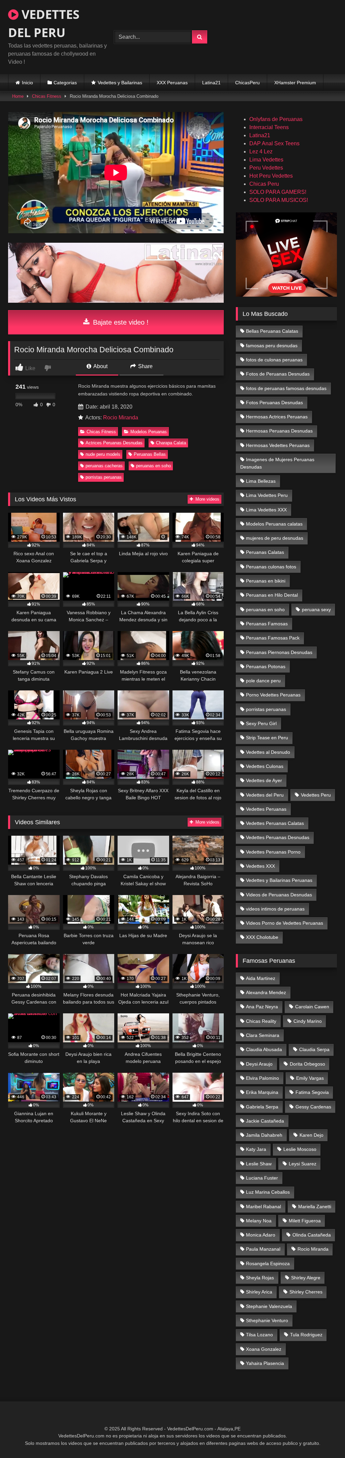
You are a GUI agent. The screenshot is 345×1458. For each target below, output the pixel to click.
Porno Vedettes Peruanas (273, 694)
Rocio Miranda (120, 417)
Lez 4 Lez (261, 151)
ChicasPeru (247, 82)
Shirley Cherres (305, 1292)
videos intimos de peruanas (275, 909)
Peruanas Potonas (265, 666)
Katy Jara (256, 1149)
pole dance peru (263, 680)
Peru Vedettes (266, 168)
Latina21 (211, 82)
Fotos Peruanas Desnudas (274, 402)
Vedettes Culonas (264, 766)
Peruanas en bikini (265, 581)
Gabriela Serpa (262, 1106)
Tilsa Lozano (259, 1334)
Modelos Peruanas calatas (274, 524)
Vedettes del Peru (265, 795)
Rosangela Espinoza (268, 1263)
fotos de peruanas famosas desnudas (286, 388)
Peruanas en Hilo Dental (272, 595)
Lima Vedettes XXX (266, 509)
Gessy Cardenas (313, 1106)
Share (145, 366)
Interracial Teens (269, 127)
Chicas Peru (264, 184)
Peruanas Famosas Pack (273, 638)
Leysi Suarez (302, 1163)
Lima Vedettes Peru (267, 495)
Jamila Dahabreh (264, 1135)
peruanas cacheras (104, 465)
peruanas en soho (153, 465)
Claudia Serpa (314, 1049)
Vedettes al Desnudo (268, 752)
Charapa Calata (171, 442)
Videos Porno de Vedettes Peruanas (284, 923)
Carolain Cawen (312, 1006)
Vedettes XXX (260, 866)
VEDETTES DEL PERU (44, 23)
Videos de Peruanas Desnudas (279, 894)
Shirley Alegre (305, 1277)
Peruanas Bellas (150, 454)
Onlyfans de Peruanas (276, 119)
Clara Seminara (262, 1035)
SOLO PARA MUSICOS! (278, 200)
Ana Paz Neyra (262, 1006)
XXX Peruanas (172, 82)
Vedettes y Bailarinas (120, 82)
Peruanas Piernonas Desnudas (279, 652)
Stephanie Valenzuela (269, 1306)
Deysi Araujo (259, 1064)
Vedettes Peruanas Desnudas (277, 837)
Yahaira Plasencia (265, 1363)
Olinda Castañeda (311, 1235)
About (99, 366)
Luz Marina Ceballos (268, 1192)
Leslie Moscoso (299, 1149)
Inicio (27, 82)
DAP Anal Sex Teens (274, 143)
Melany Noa (259, 1220)
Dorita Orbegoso (307, 1064)
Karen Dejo (311, 1135)
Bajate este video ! (120, 322)
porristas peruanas (104, 477)
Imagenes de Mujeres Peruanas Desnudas (277, 463)
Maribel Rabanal (263, 1206)
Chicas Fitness (46, 96)
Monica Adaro (260, 1235)
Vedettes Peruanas (266, 809)
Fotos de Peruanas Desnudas (278, 374)
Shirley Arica (259, 1292)
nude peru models (103, 454)
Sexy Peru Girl (261, 723)
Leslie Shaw (259, 1163)
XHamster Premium (295, 82)
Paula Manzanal (263, 1249)
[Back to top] (324, 1438)
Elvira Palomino (262, 1078)
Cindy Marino (307, 1021)
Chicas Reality (261, 1021)
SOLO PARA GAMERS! (277, 192)
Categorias (65, 82)
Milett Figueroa (305, 1220)
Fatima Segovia (312, 1092)
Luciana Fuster (262, 1178)
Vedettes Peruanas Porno (273, 852)
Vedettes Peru (316, 795)
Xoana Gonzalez (263, 1349)
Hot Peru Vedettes (271, 176)
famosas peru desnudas (271, 345)
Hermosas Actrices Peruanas (277, 416)
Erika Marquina (262, 1092)
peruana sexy (316, 609)
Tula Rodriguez (306, 1334)
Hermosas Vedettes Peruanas (278, 445)
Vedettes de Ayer (264, 780)
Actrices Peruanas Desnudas (114, 442)
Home (18, 96)
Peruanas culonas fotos (271, 566)
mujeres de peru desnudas (274, 538)
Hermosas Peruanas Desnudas (279, 431)
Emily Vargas (310, 1078)
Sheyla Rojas (260, 1277)
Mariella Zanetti (314, 1206)
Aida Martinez (260, 978)
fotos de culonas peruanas (274, 359)
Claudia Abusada (264, 1049)
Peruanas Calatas (265, 552)
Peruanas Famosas (267, 623)
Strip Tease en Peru (267, 737)
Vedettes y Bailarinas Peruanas (279, 880)
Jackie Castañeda (265, 1121)
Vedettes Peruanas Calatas (275, 823)
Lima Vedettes (266, 159)
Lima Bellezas (261, 481)
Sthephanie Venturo (267, 1320)
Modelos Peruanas (148, 431)
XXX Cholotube (262, 937)
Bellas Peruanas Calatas (272, 331)
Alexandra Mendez (266, 992)
